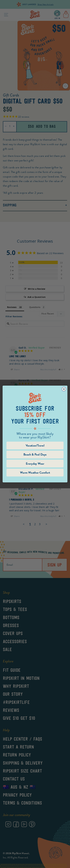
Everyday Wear (35, 463)
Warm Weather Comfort (35, 472)
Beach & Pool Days (35, 454)
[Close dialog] (64, 389)
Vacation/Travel (35, 445)
